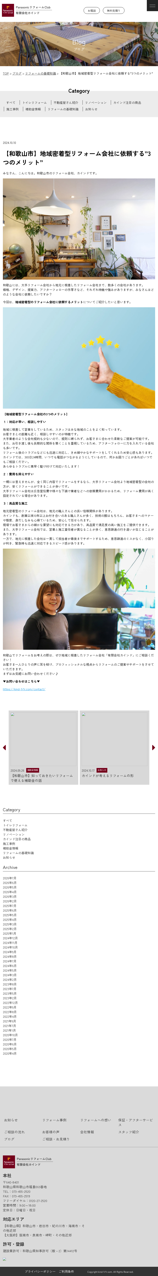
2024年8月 (10, 956)
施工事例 (12, 109)
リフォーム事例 (54, 1120)
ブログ (9, 1139)
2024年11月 (10, 942)
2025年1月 (9, 933)
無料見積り (113, 10)
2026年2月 (10, 901)
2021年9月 (9, 1021)
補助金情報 (33, 109)
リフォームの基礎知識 (63, 109)
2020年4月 (10, 1053)
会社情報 (87, 1131)
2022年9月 (10, 1007)
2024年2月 (10, 979)
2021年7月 (9, 1025)
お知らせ (91, 109)
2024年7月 (10, 961)
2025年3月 (10, 924)
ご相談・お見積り (56, 1139)
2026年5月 (10, 887)
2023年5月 (10, 993)
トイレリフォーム (34, 102)
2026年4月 (10, 892)
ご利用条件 (66, 1271)
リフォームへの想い (95, 1120)
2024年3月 (10, 975)
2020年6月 (10, 1044)
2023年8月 (10, 984)
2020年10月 (10, 1035)
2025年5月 (10, 915)
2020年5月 (10, 1048)
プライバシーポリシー (40, 1271)
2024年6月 (10, 965)
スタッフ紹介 (128, 1131)
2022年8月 (10, 1011)
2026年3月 (10, 896)
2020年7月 (10, 1039)
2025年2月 (10, 928)
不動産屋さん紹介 (66, 102)
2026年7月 (10, 878)
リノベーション (96, 102)
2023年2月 (10, 998)
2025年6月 (10, 910)
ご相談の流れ (14, 1131)
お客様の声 (51, 1131)
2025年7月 (10, 905)
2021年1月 (9, 1030)
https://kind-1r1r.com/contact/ (24, 689)
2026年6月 (10, 882)
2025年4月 (10, 919)
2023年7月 (10, 988)
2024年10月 (10, 947)
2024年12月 (10, 938)
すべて (10, 102)
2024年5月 (10, 970)
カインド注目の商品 (127, 102)
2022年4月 (10, 1016)
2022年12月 (10, 1002)
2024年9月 (10, 952)
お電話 (92, 10)
